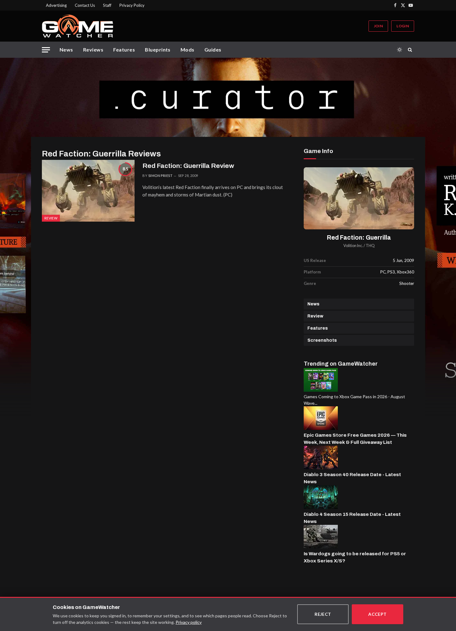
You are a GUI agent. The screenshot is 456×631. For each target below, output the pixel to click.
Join (378, 26)
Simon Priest (160, 176)
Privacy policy (189, 622)
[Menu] (46, 50)
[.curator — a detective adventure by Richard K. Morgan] (228, 97)
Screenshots (322, 340)
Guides (212, 49)
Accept (377, 614)
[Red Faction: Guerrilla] (359, 198)
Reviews (93, 49)
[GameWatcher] (77, 26)
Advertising (56, 5)
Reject (323, 614)
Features (124, 49)
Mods (187, 49)
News (66, 49)
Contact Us (85, 5)
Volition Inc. (353, 245)
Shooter (406, 283)
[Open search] (411, 49)
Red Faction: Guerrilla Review (188, 165)
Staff (107, 5)
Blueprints (158, 49)
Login (402, 26)
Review (315, 316)
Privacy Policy (132, 5)
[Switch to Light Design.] (399, 49)
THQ (370, 245)
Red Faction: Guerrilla (359, 237)
